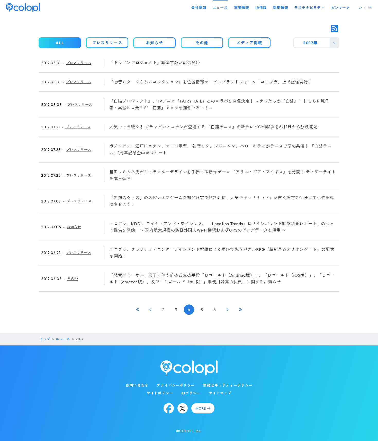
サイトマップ (220, 393)
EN (370, 7)
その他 (72, 278)
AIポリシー (190, 393)
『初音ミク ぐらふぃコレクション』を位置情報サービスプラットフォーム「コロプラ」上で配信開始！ (210, 81)
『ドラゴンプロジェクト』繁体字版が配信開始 (154, 62)
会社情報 (198, 7)
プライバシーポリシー (176, 385)
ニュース (220, 7)
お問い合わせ (136, 385)
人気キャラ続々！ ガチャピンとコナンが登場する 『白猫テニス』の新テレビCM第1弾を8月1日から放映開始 (213, 126)
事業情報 (241, 7)
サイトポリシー (160, 393)
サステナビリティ (309, 7)
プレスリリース (78, 63)
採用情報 (280, 7)
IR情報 (261, 7)
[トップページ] (23, 7)
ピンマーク (340, 7)
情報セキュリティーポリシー (227, 385)
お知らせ (74, 227)
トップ (45, 339)
